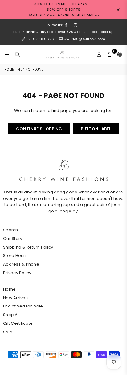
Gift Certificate (18, 323)
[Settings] (118, 54)
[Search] (17, 54)
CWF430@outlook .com (84, 38)
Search (10, 230)
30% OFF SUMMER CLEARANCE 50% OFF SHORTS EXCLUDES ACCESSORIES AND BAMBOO (64, 9)
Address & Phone (21, 264)
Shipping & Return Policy (28, 247)
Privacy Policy (17, 273)
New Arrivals (16, 298)
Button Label (96, 129)
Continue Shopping (39, 129)
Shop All (11, 315)
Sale (7, 332)
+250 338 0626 (40, 38)
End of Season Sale (23, 306)
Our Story (12, 238)
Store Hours (15, 255)
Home (9, 69)
